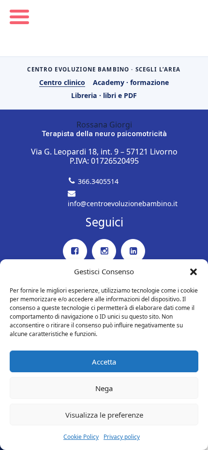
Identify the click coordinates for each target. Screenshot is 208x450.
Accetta (104, 361)
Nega (104, 388)
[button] (193, 272)
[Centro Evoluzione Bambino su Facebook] (75, 251)
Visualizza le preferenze (104, 415)
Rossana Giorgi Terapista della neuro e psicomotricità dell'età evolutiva (104, 28)
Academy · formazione (131, 82)
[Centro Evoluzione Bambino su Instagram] (104, 251)
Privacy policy (122, 437)
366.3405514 (98, 181)
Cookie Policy (81, 437)
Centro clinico (62, 82)
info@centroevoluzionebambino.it (123, 203)
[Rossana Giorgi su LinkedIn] (133, 251)
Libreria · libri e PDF (104, 95)
